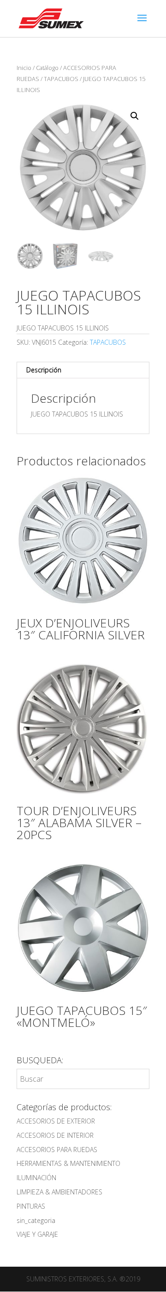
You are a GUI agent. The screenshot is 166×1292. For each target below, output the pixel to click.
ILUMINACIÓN (36, 1177)
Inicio (24, 68)
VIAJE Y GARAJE (37, 1234)
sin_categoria (36, 1220)
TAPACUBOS (61, 79)
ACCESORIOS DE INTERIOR (55, 1135)
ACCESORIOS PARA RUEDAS (57, 1149)
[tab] (83, 370)
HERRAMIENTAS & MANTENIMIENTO (68, 1163)
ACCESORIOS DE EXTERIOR (56, 1121)
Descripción (43, 369)
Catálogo (47, 68)
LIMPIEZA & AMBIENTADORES (59, 1192)
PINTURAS (31, 1206)
